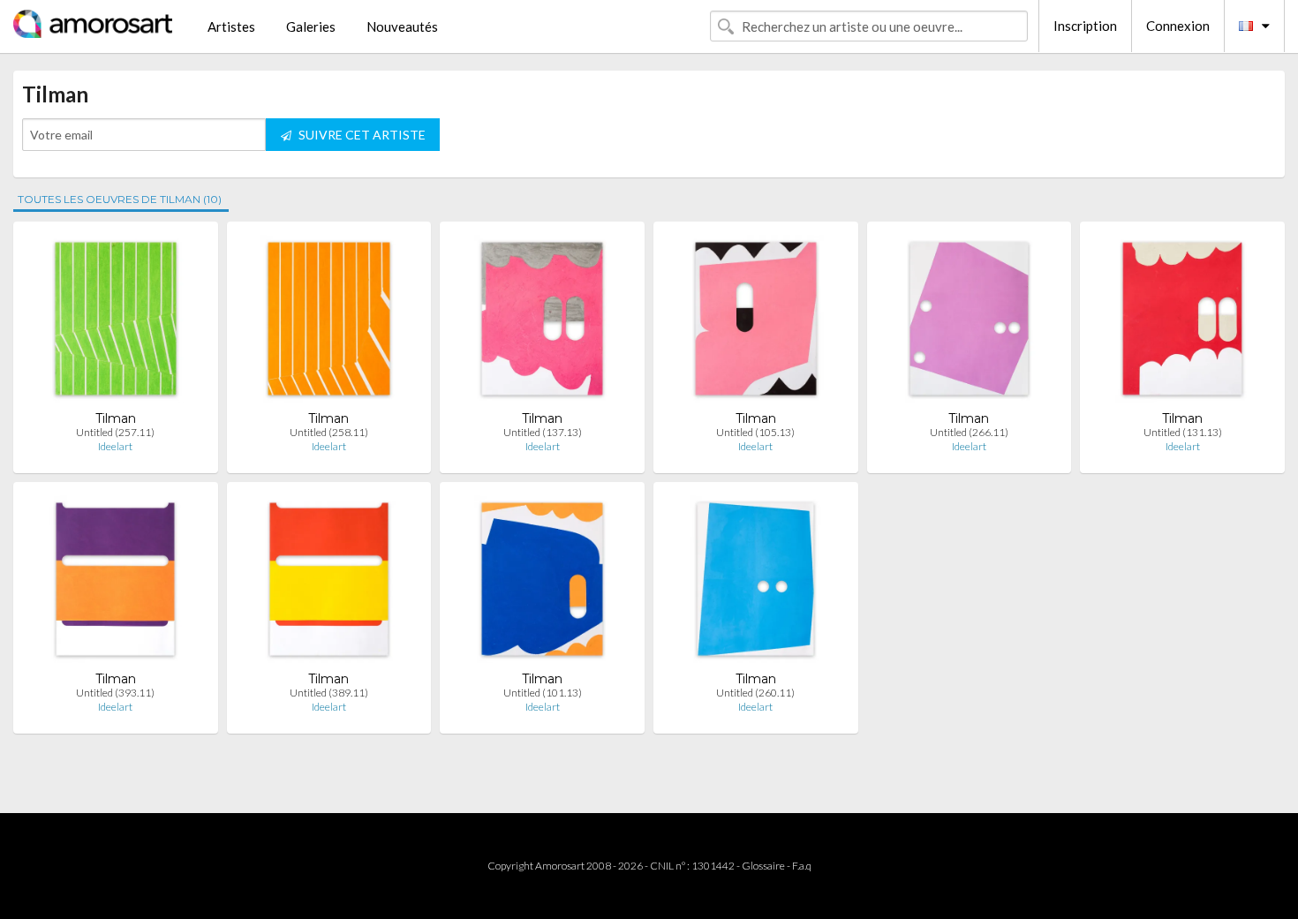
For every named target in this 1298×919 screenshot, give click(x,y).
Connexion (1178, 26)
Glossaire (763, 865)
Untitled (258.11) (329, 432)
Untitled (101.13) (542, 692)
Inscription (1085, 26)
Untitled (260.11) (755, 692)
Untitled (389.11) (329, 692)
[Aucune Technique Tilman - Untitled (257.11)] (116, 323)
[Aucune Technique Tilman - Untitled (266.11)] (969, 323)
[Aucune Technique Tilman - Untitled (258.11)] (328, 323)
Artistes (231, 26)
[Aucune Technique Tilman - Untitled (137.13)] (542, 323)
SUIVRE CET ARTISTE (361, 134)
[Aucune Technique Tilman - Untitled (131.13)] (1182, 323)
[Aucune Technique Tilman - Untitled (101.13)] (542, 583)
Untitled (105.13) (755, 432)
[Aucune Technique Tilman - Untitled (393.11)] (115, 583)
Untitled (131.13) (1182, 432)
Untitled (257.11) (115, 432)
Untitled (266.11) (969, 432)
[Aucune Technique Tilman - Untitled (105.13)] (756, 323)
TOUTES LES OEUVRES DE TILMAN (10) (120, 199)
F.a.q (801, 865)
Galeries (311, 26)
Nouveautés (402, 26)
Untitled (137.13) (542, 432)
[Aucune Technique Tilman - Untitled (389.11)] (329, 583)
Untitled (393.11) (115, 692)
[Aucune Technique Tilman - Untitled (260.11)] (755, 583)
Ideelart (115, 446)
